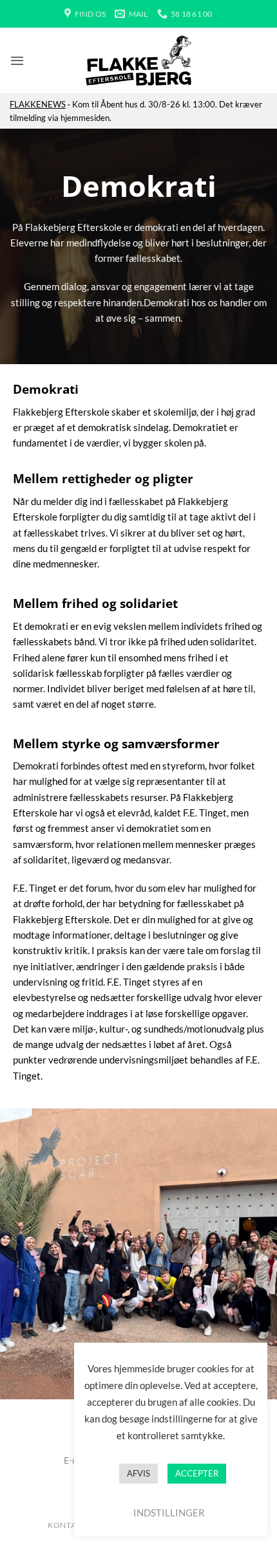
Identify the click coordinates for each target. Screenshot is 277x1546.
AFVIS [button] (138, 1473)
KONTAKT (67, 1525)
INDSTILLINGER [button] (169, 1512)
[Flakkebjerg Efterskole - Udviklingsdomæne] (138, 60)
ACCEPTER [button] (196, 1473)
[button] (17, 60)
